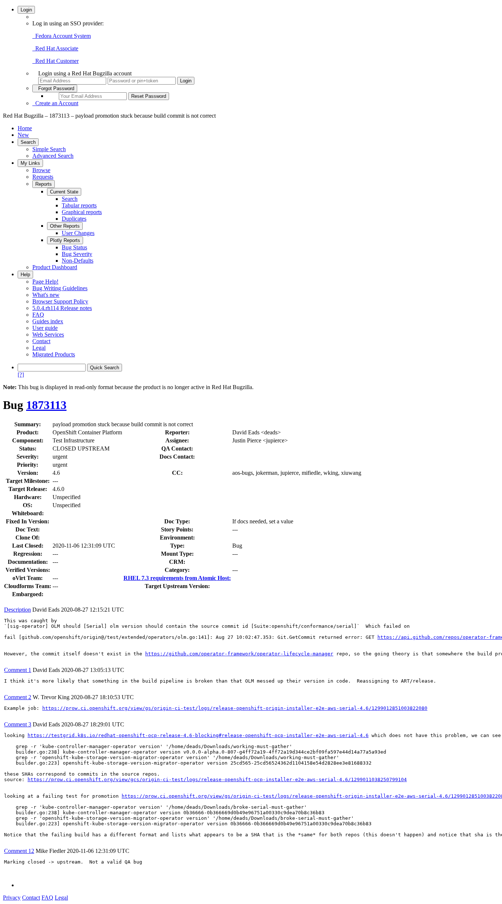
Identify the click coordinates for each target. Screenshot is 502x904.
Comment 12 (19, 851)
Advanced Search (52, 156)
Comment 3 (17, 724)
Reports (43, 184)
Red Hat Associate (55, 48)
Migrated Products (53, 354)
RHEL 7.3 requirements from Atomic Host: (177, 578)
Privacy (12, 897)
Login (26, 10)
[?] (21, 374)
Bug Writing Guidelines (59, 288)
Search (28, 142)
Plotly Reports (65, 240)
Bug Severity (77, 254)
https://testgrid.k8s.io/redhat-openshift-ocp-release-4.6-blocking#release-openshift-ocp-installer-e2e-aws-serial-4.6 (198, 735)
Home (25, 128)
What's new (46, 295)
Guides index (47, 321)
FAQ (38, 315)
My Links (30, 163)
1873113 (46, 405)
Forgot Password (54, 88)
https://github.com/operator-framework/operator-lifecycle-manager (239, 653)
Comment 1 (17, 670)
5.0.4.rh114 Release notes (62, 308)
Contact (41, 341)
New (23, 135)
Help (25, 274)
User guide (45, 328)
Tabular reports (79, 205)
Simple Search (49, 149)
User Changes (78, 233)
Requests (42, 177)
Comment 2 (17, 697)
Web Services (48, 334)
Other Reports (65, 226)
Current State (64, 192)
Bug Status (74, 247)
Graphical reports (82, 212)
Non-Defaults (77, 260)
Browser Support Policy (60, 301)
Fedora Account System (61, 36)
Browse (41, 170)
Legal (39, 348)
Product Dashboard (54, 267)
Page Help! (45, 281)
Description (17, 609)
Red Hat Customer (55, 61)
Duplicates (74, 219)
